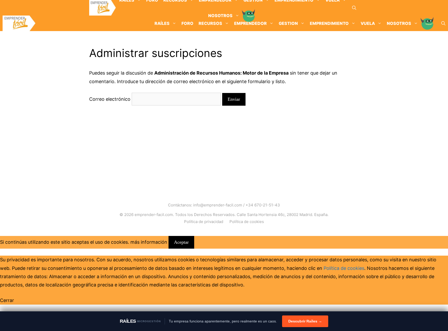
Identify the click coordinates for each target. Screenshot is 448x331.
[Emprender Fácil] (102, 8)
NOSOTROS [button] (399, 23)
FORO (187, 23)
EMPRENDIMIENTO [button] (329, 23)
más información (148, 242)
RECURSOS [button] (210, 23)
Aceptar (181, 242)
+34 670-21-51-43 (263, 205)
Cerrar (7, 300)
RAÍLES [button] (162, 23)
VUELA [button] (368, 23)
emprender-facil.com (154, 214)
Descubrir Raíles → (305, 321)
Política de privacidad (203, 221)
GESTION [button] (288, 23)
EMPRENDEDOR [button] (250, 23)
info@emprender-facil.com (217, 205)
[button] (354, 8)
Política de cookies (246, 221)
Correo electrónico (109, 99)
